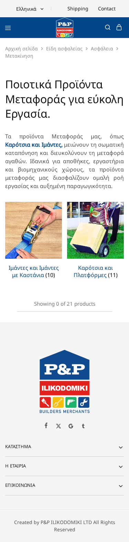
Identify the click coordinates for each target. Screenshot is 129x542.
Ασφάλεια (102, 48)
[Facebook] (46, 426)
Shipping (77, 8)
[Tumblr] (83, 427)
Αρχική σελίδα (21, 48)
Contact (107, 8)
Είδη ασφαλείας (64, 48)
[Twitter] (58, 427)
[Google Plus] (71, 427)
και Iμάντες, (46, 144)
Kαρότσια (17, 144)
